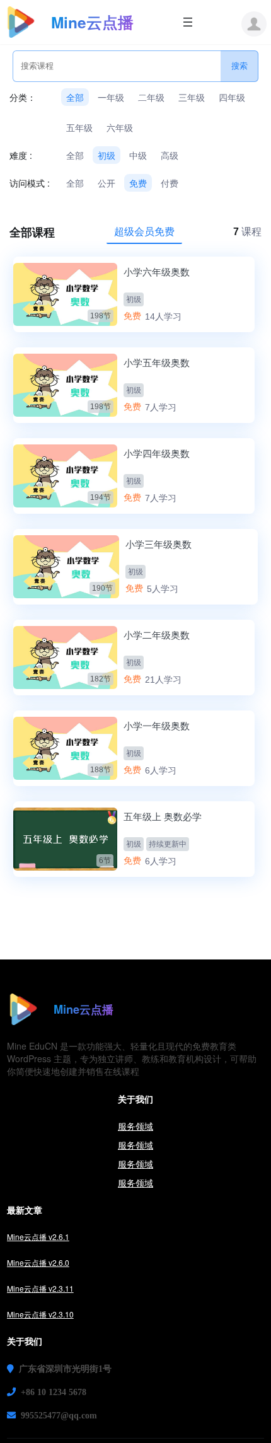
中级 (138, 155)
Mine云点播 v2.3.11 (40, 1288)
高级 (169, 155)
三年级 (191, 97)
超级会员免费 (144, 231)
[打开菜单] (187, 22)
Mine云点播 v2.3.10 (40, 1314)
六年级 (120, 127)
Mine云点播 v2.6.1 (38, 1236)
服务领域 (135, 1126)
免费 (138, 183)
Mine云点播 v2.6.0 (38, 1262)
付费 (169, 183)
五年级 (79, 127)
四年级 (232, 97)
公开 (106, 183)
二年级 (151, 97)
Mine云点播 (92, 22)
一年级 (111, 97)
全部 (75, 97)
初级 (106, 155)
